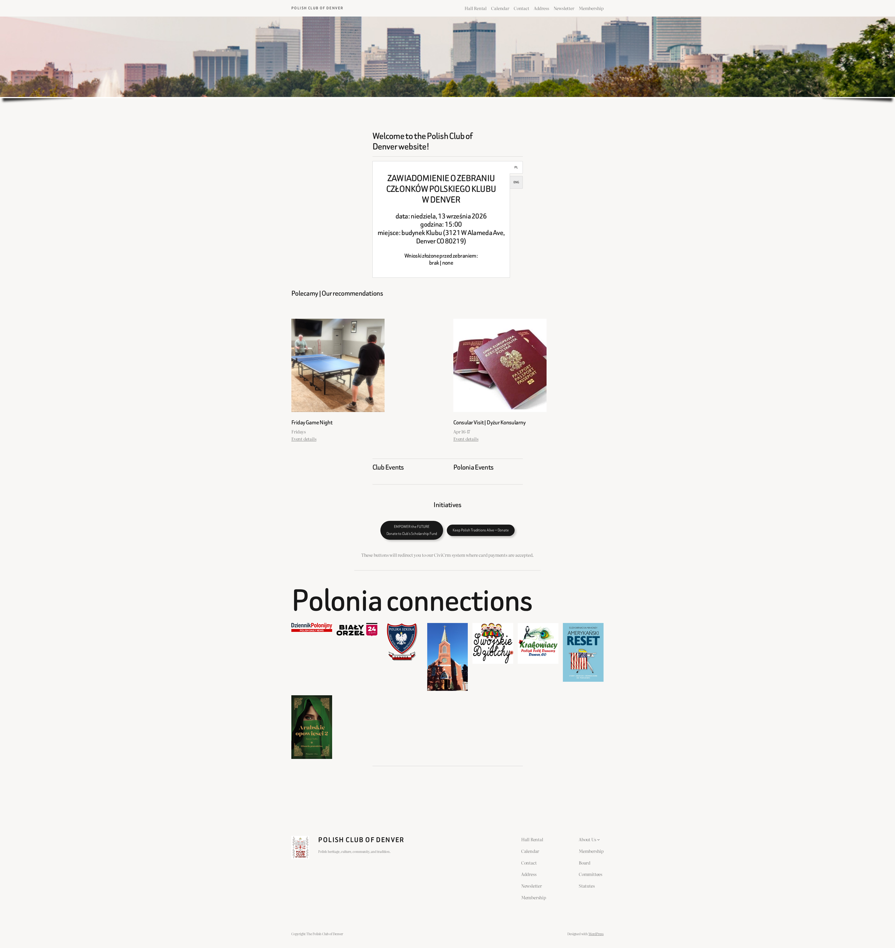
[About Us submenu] (598, 839)
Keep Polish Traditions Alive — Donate (481, 530)
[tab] (516, 167)
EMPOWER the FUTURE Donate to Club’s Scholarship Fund (411, 530)
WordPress (596, 933)
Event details (304, 438)
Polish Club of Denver (317, 8)
